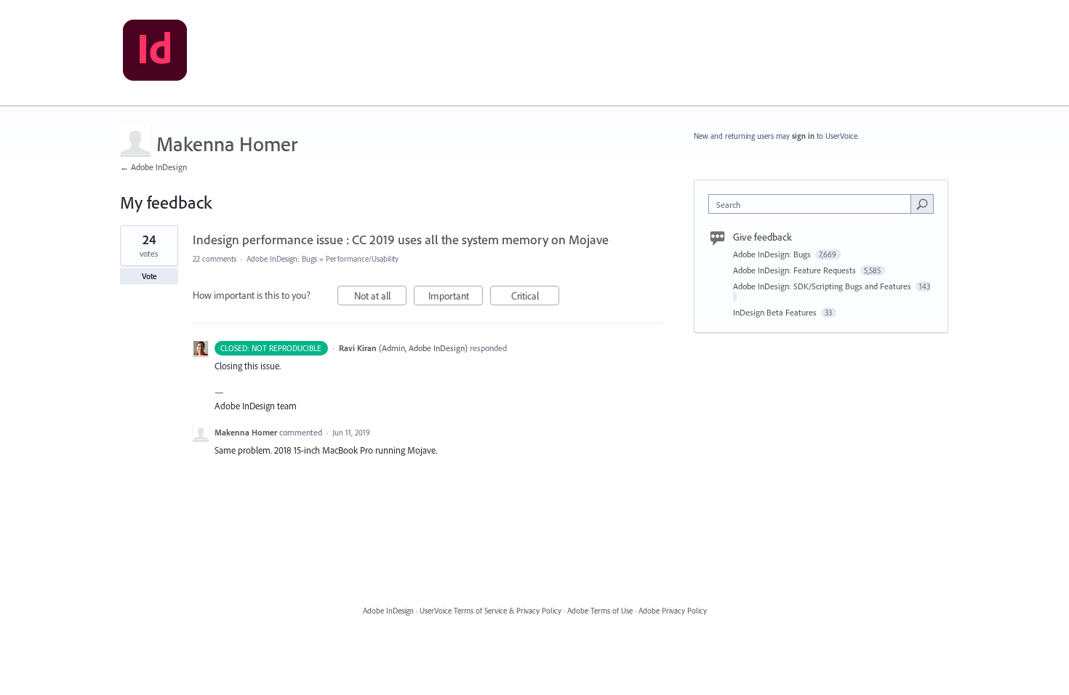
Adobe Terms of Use (600, 611)
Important (455, 297)
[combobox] (813, 203)
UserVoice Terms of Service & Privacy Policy (490, 611)
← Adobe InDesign (153, 166)
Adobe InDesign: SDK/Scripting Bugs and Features (823, 286)
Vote (149, 276)
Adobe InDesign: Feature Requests (795, 270)
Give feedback (762, 237)
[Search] (922, 203)
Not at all (380, 297)
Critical (535, 297)
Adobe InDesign (388, 611)
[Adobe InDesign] (155, 53)
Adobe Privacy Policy (672, 611)
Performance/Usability (362, 259)
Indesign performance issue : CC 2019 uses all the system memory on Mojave (401, 239)
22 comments (214, 259)
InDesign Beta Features (776, 312)
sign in (803, 136)
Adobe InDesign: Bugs (282, 259)
